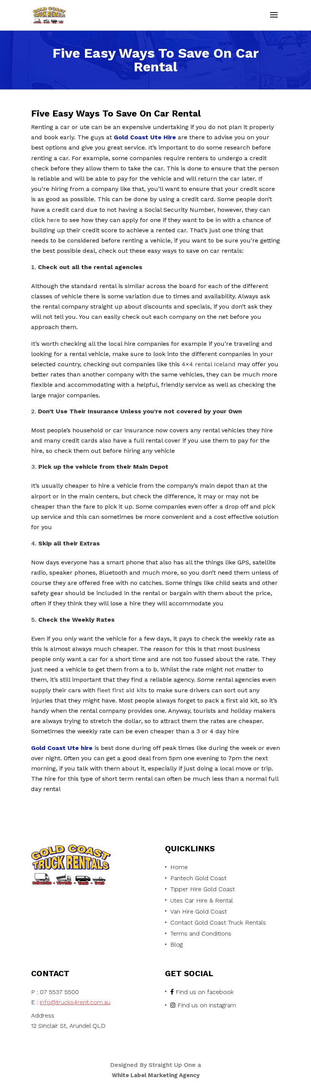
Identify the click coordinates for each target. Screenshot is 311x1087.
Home (179, 867)
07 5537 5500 (59, 992)
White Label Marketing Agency (155, 1075)
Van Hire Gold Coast (198, 911)
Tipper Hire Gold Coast (202, 889)
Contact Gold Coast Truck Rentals (218, 922)
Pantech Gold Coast (198, 878)
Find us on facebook (205, 992)
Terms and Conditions (200, 933)
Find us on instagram (206, 1005)
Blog (176, 944)
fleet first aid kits (122, 690)
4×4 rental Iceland (209, 364)
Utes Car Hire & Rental (201, 900)
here (53, 220)
